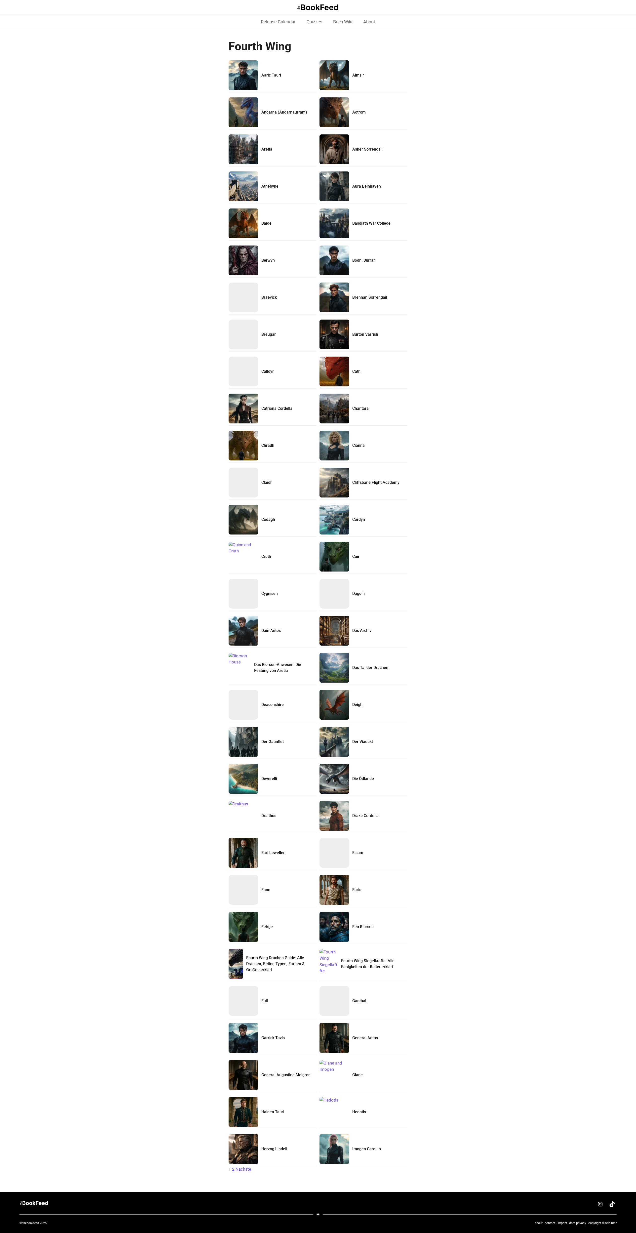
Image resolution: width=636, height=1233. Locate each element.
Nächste (243, 1169)
